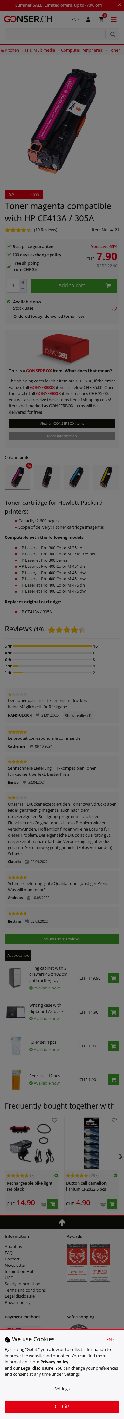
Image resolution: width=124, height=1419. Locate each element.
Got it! (62, 1406)
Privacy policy (54, 1362)
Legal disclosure (37, 1368)
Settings (62, 1389)
